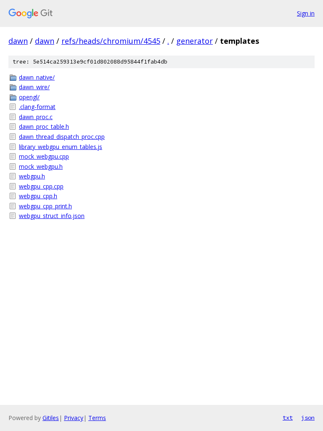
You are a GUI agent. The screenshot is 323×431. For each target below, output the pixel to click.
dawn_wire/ (34, 87)
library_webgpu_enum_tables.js (60, 147)
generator (194, 41)
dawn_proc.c (36, 117)
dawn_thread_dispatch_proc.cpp (62, 137)
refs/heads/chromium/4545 (110, 41)
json (308, 417)
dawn (18, 41)
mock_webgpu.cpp (44, 156)
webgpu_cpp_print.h (45, 206)
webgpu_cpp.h (38, 196)
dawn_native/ (37, 77)
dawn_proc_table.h (44, 126)
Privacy (73, 418)
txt (288, 417)
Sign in (306, 13)
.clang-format (37, 107)
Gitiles (50, 418)
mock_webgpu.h (41, 166)
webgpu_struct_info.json (52, 216)
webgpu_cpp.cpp (41, 186)
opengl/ (29, 97)
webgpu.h (32, 176)
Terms (97, 418)
